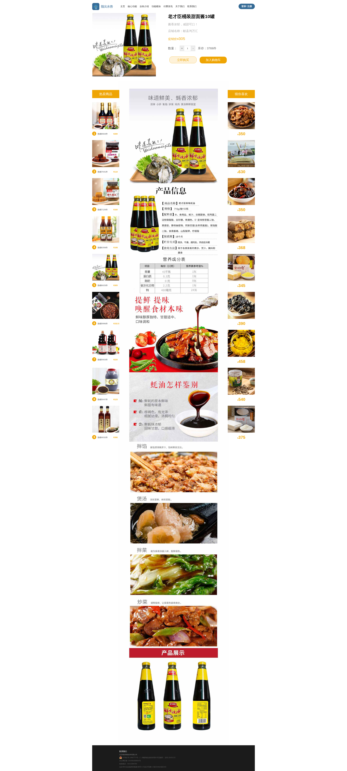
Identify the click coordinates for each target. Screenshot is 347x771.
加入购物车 (213, 60)
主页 (122, 6)
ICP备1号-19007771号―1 (131, 758)
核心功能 (132, 6)
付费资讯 (168, 6)
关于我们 (180, 6)
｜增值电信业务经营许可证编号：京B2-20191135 (157, 758)
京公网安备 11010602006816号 (130, 761)
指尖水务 (103, 6)
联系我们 (192, 6)
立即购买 (183, 60)
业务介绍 (144, 6)
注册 (249, 6)
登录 (243, 6)
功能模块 (156, 6)
